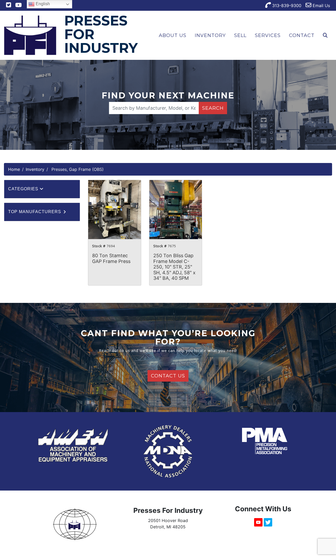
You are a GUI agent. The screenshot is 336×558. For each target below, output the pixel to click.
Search (213, 108)
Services (268, 35)
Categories (24, 189)
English (42, 4)
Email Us (320, 5)
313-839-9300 (286, 5)
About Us (172, 35)
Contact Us (168, 376)
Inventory (210, 35)
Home (14, 169)
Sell (240, 35)
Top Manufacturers (35, 211)
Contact (301, 35)
